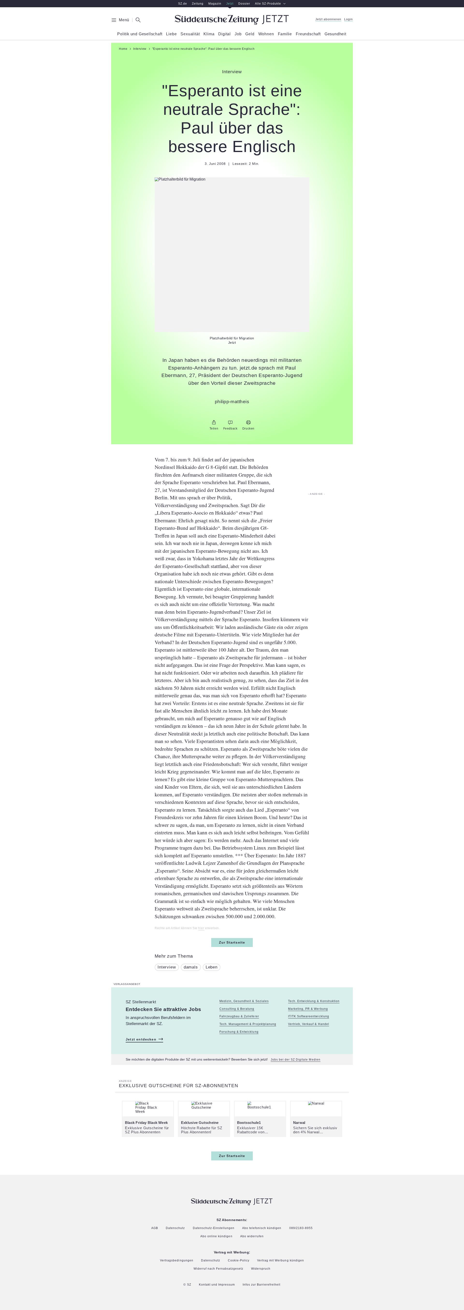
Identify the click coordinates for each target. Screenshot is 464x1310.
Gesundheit (335, 34)
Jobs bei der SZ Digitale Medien (295, 1059)
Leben (212, 967)
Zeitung (197, 3)
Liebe (171, 34)
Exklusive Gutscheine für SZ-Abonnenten (178, 1085)
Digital (224, 34)
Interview (167, 967)
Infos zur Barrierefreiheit (262, 1284)
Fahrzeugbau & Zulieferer (239, 1016)
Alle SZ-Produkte (268, 3)
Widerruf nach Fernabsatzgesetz (219, 1268)
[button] (232, 179)
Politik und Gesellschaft (139, 34)
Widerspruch (260, 1268)
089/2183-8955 (301, 1228)
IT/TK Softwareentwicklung (308, 1016)
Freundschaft (308, 34)
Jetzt (229, 3)
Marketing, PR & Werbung (308, 1009)
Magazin (214, 3)
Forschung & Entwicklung (238, 1031)
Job (238, 34)
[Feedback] (230, 422)
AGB (154, 1228)
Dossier (244, 3)
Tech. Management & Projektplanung (247, 1024)
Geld (249, 34)
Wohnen (266, 34)
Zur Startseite (232, 942)
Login (348, 19)
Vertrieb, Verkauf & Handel (308, 1024)
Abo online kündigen (216, 1236)
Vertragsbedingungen (176, 1260)
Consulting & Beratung (236, 1009)
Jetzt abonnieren (328, 19)
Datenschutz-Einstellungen (214, 1228)
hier (201, 928)
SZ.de (182, 3)
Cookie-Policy (238, 1260)
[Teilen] (214, 422)
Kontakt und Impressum (217, 1284)
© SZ (187, 1284)
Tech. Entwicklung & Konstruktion (314, 1001)
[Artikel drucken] (248, 422)
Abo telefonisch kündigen (261, 1228)
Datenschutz (175, 1228)
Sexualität (190, 34)
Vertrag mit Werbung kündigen (280, 1260)
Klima (208, 34)
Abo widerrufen (252, 1236)
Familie (285, 34)
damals (191, 967)
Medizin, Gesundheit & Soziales (244, 1001)
